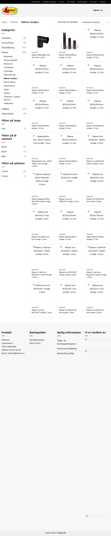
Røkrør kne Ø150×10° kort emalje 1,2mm (41, 238)
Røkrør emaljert (10, 78)
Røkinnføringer (10, 75)
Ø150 (4, 151)
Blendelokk (8, 56)
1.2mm (5, 171)
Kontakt (102, 2)
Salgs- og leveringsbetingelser (66, 342)
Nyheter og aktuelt (49, 2)
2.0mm (5, 176)
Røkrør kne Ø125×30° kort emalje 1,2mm (68, 311)
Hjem (4, 22)
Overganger (8, 67)
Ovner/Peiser (8, 43)
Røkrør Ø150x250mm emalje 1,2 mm (68, 91)
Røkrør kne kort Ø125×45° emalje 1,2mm (42, 311)
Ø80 (4, 156)
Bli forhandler (82, 2)
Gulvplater (6, 38)
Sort (3, 128)
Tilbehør (7, 93)
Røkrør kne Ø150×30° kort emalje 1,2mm (95, 200)
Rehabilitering (8, 47)
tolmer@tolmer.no (16, 353)
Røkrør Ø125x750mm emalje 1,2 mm (95, 238)
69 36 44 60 (15, 350)
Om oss (61, 2)
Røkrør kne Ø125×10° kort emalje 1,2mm (95, 311)
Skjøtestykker (9, 86)
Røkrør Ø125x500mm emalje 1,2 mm (95, 127)
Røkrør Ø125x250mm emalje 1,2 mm (40, 127)
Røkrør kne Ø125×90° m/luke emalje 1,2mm (68, 273)
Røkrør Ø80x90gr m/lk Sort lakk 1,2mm (41, 56)
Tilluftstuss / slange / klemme (12, 98)
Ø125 (4, 147)
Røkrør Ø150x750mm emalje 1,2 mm (40, 91)
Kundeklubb (36, 2)
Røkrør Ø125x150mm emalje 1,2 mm (68, 238)
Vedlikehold (8, 103)
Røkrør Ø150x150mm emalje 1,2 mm (95, 91)
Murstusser (8, 64)
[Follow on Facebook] (108, 2)
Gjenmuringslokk (10, 60)
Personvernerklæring (67, 348)
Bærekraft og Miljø (65, 353)
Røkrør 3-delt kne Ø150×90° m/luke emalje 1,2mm (42, 274)
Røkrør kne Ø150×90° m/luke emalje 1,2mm (95, 162)
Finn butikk (71, 2)
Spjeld (6, 89)
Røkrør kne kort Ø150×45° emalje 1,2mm (69, 200)
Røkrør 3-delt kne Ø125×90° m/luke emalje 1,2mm (96, 274)
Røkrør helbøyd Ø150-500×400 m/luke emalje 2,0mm (41, 201)
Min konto (93, 2)
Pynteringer (8, 71)
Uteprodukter (8, 113)
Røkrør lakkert (10, 82)
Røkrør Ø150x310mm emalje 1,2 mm (95, 56)
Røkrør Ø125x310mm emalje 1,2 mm (68, 127)
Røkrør (14, 22)
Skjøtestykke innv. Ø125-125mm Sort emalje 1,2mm (42, 163)
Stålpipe (5, 109)
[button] (105, 10)
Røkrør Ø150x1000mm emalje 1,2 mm (68, 162)
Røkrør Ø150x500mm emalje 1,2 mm (68, 56)
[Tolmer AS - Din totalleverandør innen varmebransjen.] (18, 10)
